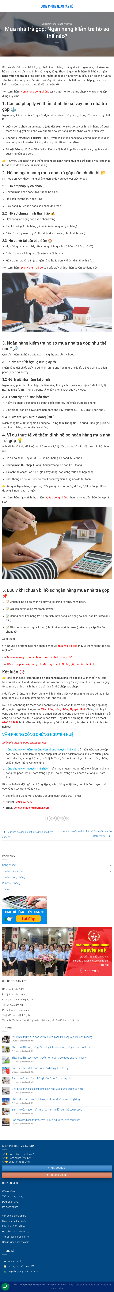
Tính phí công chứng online (16, 1236)
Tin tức (68, 24)
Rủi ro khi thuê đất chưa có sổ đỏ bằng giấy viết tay (40, 1068)
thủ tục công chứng (56, 497)
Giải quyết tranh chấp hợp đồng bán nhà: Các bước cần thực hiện (47, 1088)
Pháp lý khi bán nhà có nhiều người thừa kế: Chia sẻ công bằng (46, 1099)
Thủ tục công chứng (13, 877)
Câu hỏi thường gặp (52, 24)
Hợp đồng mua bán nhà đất (16, 1231)
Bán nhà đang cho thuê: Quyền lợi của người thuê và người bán (46, 1119)
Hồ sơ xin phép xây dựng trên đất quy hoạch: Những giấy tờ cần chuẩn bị (51, 664)
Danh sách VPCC (11, 1201)
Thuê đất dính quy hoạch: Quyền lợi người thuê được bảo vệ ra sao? (49, 1057)
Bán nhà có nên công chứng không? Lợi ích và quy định (42, 1078)
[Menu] (4, 6)
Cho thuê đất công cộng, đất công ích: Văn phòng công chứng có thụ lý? (52, 1047)
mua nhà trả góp (67, 645)
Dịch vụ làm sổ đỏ (32, 267)
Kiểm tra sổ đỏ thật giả (14, 1226)
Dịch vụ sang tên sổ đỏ (14, 1221)
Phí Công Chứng (11, 883)
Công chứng (9, 864)
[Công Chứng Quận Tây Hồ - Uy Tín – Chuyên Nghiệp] (57, 6)
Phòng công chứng (90, 1284)
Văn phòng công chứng (35, 91)
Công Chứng (74, 1284)
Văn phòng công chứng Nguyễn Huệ (62, 709)
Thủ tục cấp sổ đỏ (12, 871)
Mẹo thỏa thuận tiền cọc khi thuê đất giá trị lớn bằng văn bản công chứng (52, 1037)
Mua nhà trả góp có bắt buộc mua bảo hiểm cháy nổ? (39, 657)
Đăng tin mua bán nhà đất (15, 1242)
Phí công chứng (58, 1175)
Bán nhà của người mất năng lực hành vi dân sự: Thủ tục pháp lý (47, 1109)
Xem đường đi (57, 1168)
